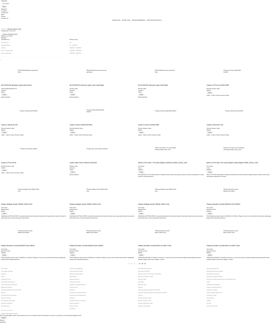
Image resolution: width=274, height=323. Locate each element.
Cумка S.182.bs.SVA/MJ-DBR (148, 125)
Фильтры (3, 37)
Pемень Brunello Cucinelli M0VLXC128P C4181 (154, 245)
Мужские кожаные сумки (144, 300)
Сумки (208, 281)
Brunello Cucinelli (211, 209)
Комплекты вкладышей (144, 306)
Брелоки (3, 292)
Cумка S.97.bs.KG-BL (8, 163)
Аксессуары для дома (7, 271)
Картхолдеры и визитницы (8, 300)
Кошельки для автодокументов (78, 295)
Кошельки (72, 289)
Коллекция (72, 308)
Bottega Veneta (5, 209)
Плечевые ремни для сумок (145, 303)
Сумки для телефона (212, 289)
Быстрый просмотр (45, 71)
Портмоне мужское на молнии (78, 300)
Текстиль (209, 303)
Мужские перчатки (74, 279)
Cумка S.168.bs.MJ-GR (9, 125)
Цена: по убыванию (6, 53)
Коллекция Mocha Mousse (145, 268)
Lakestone (3, 90)
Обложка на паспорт (75, 281)
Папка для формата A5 (213, 268)
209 (145, 263)
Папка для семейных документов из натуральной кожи (221, 279)
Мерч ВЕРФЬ (73, 276)
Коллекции (141, 281)
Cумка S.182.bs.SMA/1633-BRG (81, 125)
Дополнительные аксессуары (9, 295)
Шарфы (209, 300)
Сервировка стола (6, 279)
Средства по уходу (212, 295)
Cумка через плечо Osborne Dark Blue (83, 163)
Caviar (139, 168)
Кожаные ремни (5, 306)
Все (71, 42)
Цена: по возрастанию (7, 50)
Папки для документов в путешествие (11, 289)
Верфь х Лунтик (74, 306)
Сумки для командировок (76, 268)
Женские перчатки (6, 298)
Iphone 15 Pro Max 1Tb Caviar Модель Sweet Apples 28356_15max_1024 (232, 163)
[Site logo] (4, 1)
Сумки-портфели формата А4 (9, 88)
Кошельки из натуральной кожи (78, 292)
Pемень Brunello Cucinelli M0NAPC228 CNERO (223, 204)
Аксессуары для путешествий (9, 284)
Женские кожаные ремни (76, 271)
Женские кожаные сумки (213, 88)
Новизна (3, 47)
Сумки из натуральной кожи (214, 287)
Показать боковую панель (9, 34)
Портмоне (72, 298)
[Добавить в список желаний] (49, 71)
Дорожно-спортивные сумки (145, 276)
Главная (3, 29)
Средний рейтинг (5, 45)
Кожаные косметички (6, 303)
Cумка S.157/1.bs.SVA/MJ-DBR (218, 85)
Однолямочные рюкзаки (213, 273)
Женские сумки (74, 88)
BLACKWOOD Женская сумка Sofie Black (153, 85)
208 (142, 263)
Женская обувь (74, 287)
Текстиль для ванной (212, 306)
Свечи (2, 276)
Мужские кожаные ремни (76, 273)
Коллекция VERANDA (144, 271)
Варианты (3, 273)
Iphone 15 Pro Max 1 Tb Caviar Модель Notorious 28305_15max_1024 (162, 163)
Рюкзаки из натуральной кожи (214, 276)
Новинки (140, 287)
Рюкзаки (140, 295)
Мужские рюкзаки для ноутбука (215, 271)
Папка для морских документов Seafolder (149, 289)
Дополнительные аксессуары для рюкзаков (149, 273)
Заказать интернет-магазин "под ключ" (9, 313)
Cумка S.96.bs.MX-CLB (215, 125)
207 (139, 263)
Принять (3, 317)
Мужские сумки (74, 166)
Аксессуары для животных (8, 281)
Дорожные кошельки (6, 287)
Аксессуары (141, 166)
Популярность (5, 42)
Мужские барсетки (74, 303)
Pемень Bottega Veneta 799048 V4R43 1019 (16, 204)
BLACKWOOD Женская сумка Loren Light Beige (87, 85)
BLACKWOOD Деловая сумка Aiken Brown (16, 85)
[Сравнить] (41, 71)
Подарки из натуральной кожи (77, 284)
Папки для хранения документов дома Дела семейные (152, 292)
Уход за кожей (210, 298)
